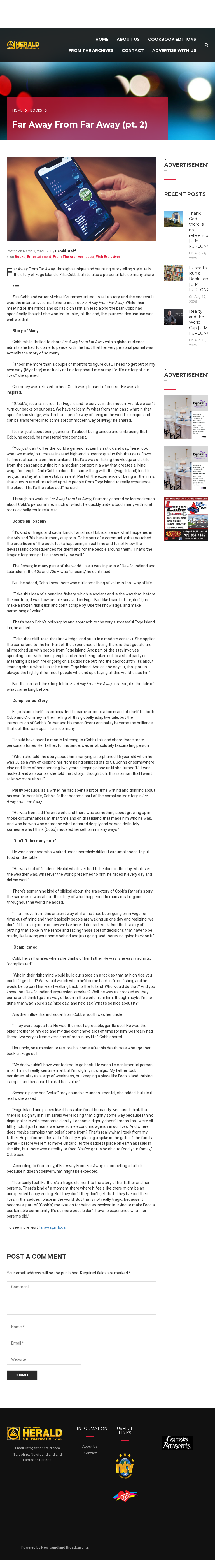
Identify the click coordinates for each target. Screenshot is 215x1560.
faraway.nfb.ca (52, 1227)
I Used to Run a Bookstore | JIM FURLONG (199, 278)
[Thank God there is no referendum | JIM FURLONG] (174, 218)
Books (20, 257)
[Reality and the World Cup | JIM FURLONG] (174, 316)
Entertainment (39, 257)
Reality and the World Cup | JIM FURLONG (199, 322)
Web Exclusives (108, 257)
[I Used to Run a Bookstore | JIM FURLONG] (174, 273)
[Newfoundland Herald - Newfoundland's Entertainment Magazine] (25, 44)
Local (89, 257)
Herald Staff (65, 251)
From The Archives (68, 257)
